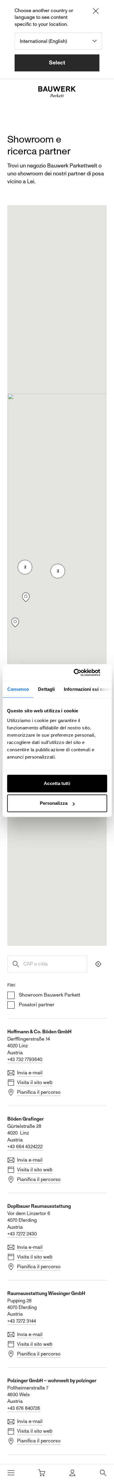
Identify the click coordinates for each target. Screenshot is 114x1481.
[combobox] (58, 41)
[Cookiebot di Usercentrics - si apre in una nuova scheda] (81, 673)
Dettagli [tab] (46, 689)
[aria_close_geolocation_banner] (95, 11)
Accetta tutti (57, 783)
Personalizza (53, 803)
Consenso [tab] (18, 689)
